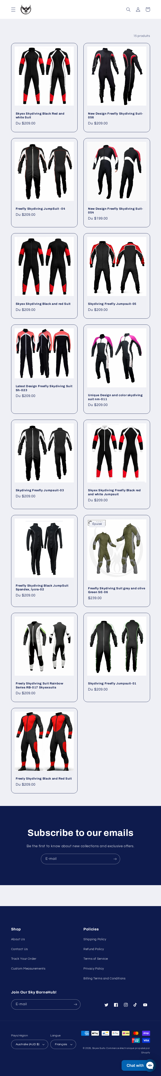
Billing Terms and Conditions (104, 978)
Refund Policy (93, 949)
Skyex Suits (98, 1048)
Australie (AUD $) (27, 1044)
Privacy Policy (93, 968)
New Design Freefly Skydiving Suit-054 (115, 210)
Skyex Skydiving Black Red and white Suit (40, 115)
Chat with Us (138, 1065)
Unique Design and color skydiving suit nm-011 (115, 397)
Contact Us (19, 949)
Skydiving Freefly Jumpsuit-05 (112, 303)
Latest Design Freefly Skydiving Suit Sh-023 (44, 388)
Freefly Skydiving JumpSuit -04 (40, 208)
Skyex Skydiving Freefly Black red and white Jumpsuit (114, 492)
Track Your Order (23, 958)
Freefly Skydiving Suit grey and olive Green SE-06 (116, 590)
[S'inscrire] (115, 859)
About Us (18, 939)
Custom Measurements (28, 968)
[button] (13, 9)
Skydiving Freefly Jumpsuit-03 (40, 490)
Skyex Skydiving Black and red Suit (43, 303)
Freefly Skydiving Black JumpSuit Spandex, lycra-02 (42, 587)
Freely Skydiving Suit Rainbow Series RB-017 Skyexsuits (39, 685)
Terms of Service (95, 958)
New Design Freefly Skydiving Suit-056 (115, 115)
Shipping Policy (94, 939)
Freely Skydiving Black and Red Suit (44, 778)
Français (61, 1044)
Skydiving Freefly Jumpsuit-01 (112, 683)
